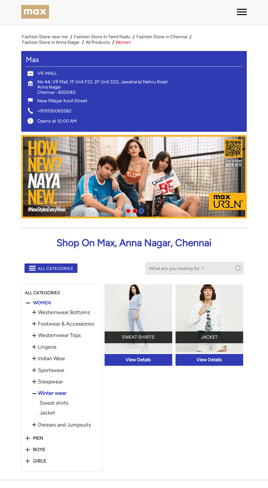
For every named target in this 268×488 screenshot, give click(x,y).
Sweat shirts (54, 403)
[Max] (35, 12)
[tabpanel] (134, 176)
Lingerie (47, 347)
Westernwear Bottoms (64, 312)
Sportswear (51, 370)
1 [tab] (127, 210)
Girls (39, 461)
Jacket (47, 413)
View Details (138, 359)
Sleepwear (50, 382)
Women (42, 303)
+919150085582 (54, 111)
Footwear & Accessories (66, 324)
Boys (39, 449)
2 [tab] (134, 210)
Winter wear (52, 393)
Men (38, 438)
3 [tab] (140, 210)
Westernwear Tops (59, 335)
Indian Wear (51, 359)
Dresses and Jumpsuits (64, 425)
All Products (98, 42)
